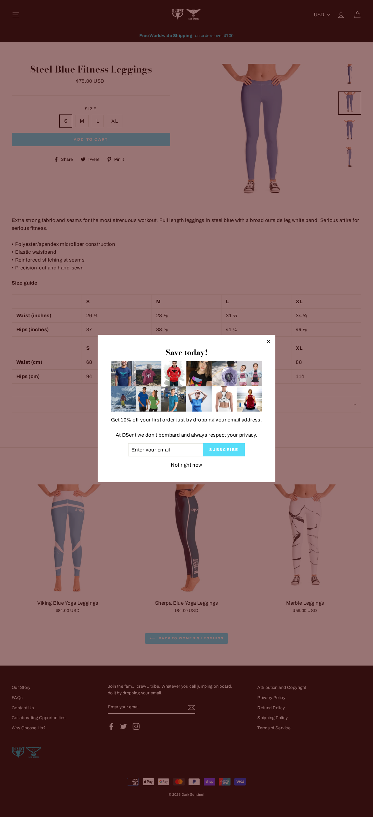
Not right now (186, 465)
